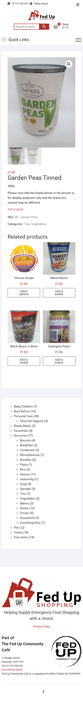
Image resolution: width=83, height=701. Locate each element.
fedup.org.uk (40, 3)
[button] (68, 64)
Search (44, 27)
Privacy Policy (41, 626)
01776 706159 (19, 3)
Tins (27, 224)
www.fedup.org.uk (12, 669)
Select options (24, 293)
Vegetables (38, 224)
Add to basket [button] (59, 293)
